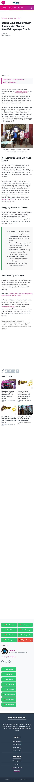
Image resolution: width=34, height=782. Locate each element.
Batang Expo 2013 (7, 199)
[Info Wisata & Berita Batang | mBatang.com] (17, 2)
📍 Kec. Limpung (25, 630)
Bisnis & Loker (17, 751)
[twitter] (10, 371)
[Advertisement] (17, 56)
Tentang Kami (17, 761)
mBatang (12, 650)
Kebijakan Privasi (17, 767)
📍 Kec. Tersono (9, 684)
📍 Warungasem (9, 699)
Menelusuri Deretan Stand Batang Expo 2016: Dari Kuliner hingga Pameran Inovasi (7, 394)
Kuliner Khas (17, 744)
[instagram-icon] (10, 661)
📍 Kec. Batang (9, 625)
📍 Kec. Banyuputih (25, 635)
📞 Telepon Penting (25, 640)
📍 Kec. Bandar (8, 669)
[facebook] (6, 371)
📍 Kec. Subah (9, 635)
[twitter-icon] (6, 661)
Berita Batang (17, 748)
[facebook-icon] (2, 661)
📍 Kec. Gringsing (9, 640)
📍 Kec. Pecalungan (9, 694)
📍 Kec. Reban (8, 679)
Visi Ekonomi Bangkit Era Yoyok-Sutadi (13, 79)
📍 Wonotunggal (9, 704)
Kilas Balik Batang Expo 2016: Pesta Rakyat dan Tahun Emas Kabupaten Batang (8, 419)
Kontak (17, 764)
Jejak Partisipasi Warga (9, 82)
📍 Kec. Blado (9, 674)
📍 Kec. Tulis (9, 630)
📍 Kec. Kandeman (25, 625)
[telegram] (17, 371)
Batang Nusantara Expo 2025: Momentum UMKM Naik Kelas (25, 418)
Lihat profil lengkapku (9, 657)
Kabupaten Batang (21, 91)
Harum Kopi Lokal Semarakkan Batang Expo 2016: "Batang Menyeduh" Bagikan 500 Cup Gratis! (24, 394)
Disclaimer (17, 771)
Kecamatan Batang (7, 307)
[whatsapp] (13, 371)
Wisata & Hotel (17, 741)
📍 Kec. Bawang (9, 689)
